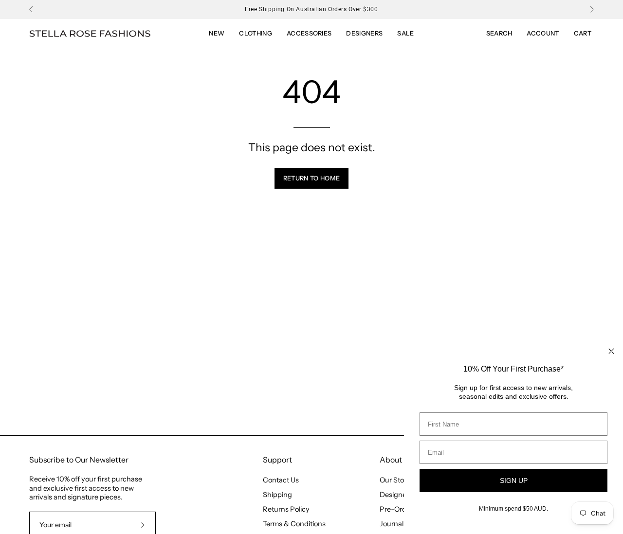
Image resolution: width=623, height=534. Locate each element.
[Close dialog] (611, 351)
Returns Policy (286, 509)
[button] (405, 33)
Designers (396, 494)
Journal (391, 523)
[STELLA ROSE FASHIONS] (90, 33)
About (391, 459)
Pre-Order (396, 509)
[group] (311, 9)
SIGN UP (514, 480)
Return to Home (311, 178)
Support (277, 459)
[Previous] (31, 9)
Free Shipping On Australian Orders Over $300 (311, 9)
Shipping (277, 494)
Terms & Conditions (294, 523)
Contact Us (281, 480)
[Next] (591, 9)
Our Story (395, 480)
